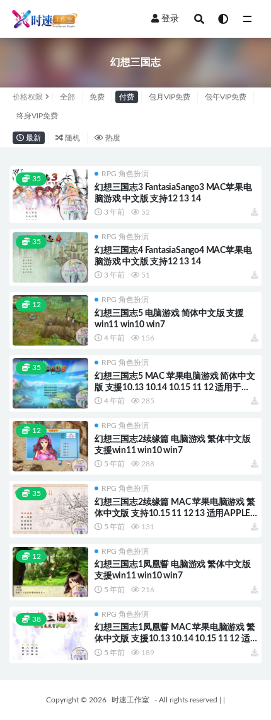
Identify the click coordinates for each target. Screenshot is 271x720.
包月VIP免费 (169, 97)
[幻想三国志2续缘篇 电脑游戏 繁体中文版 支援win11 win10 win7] (50, 446)
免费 (97, 97)
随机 (71, 138)
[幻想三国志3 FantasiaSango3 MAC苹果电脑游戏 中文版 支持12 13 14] (50, 194)
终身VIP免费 (37, 116)
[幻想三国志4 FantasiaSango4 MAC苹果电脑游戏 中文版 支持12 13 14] (50, 257)
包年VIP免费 (225, 97)
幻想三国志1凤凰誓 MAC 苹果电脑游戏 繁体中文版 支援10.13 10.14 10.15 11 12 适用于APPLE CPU (175, 639)
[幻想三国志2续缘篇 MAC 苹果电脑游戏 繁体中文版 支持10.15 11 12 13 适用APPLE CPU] (50, 509)
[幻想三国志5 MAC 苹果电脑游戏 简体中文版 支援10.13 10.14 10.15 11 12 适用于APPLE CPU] (50, 383)
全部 (67, 97)
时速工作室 (130, 700)
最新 (32, 138)
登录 (170, 18)
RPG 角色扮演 (125, 173)
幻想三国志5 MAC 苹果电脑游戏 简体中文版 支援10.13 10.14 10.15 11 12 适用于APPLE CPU (175, 387)
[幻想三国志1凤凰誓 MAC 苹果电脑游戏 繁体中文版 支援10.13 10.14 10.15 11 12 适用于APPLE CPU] (50, 635)
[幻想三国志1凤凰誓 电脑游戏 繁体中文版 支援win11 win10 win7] (50, 572)
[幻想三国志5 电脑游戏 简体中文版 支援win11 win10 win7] (50, 320)
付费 (126, 97)
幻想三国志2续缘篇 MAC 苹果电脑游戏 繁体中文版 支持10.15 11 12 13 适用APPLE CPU (175, 513)
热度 (111, 138)
